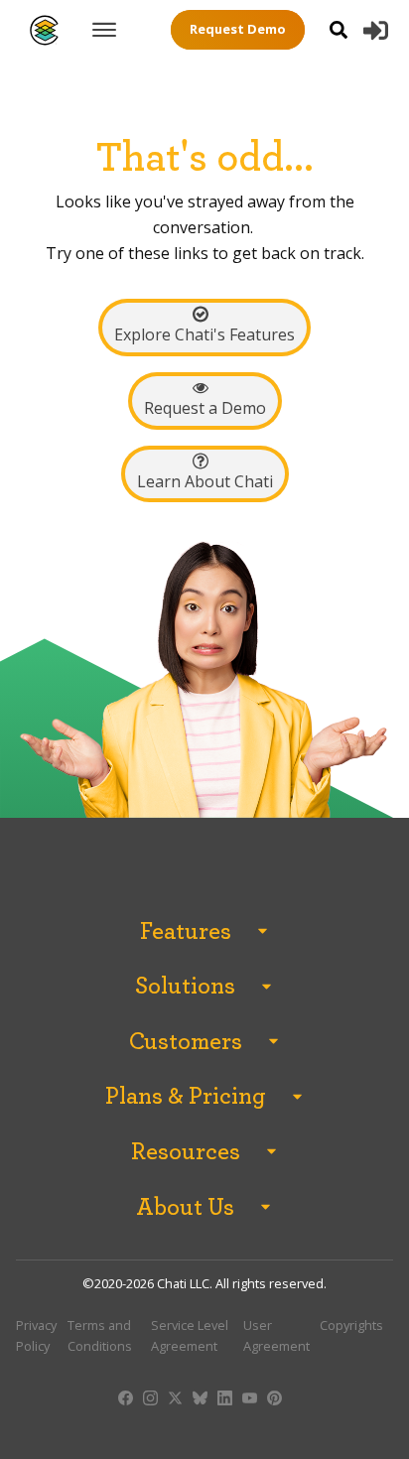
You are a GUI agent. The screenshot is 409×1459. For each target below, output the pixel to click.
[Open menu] (104, 30)
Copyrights (351, 1325)
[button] (375, 30)
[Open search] (338, 30)
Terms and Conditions (100, 1335)
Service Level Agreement (189, 1335)
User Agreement (276, 1335)
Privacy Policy (36, 1335)
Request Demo (238, 29)
